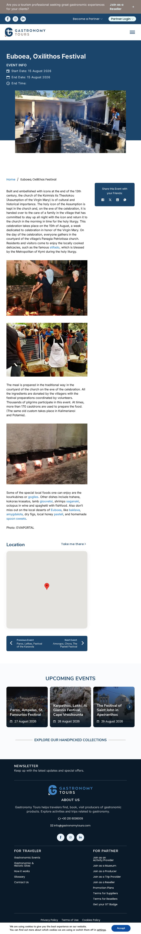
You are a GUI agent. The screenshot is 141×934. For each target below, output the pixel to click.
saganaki (72, 501)
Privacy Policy (49, 920)
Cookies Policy (91, 920)
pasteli (58, 514)
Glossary (19, 876)
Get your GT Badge (105, 904)
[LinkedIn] (117, 200)
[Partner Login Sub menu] (132, 19)
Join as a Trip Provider (107, 876)
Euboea (56, 510)
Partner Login (121, 19)
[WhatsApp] (125, 200)
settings (101, 930)
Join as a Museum (104, 865)
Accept (121, 928)
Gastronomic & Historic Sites (24, 864)
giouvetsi (46, 501)
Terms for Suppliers (105, 893)
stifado (54, 247)
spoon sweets (16, 518)
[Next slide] (129, 707)
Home (10, 179)
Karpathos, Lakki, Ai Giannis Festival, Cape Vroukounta (70, 710)
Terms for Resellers (105, 899)
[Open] (132, 32)
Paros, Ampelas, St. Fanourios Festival (26, 712)
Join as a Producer (105, 871)
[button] (47, 586)
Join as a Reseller (104, 882)
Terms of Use (70, 920)
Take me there (72, 544)
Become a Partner (86, 19)
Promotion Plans (103, 887)
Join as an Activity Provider (103, 858)
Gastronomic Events (27, 857)
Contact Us (21, 882)
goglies (33, 497)
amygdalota (14, 514)
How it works (22, 871)
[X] (110, 200)
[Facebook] (103, 200)
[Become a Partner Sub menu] (101, 19)
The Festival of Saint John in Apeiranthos (109, 710)
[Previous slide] (11, 707)
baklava (74, 510)
